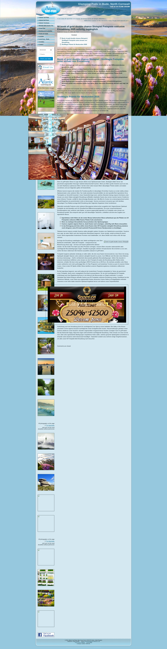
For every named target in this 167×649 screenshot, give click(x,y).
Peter (77, 32)
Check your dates (45, 59)
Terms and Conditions (80, 642)
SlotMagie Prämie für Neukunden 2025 (74, 44)
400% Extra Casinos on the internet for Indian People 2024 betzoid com (106, 20)
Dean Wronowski (97, 647)
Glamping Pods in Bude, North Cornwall (104, 4)
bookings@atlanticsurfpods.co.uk (92, 641)
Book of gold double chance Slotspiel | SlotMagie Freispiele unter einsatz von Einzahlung (75, 40)
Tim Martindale (50, 425)
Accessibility (89, 642)
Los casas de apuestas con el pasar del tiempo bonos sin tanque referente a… (82, 18)
